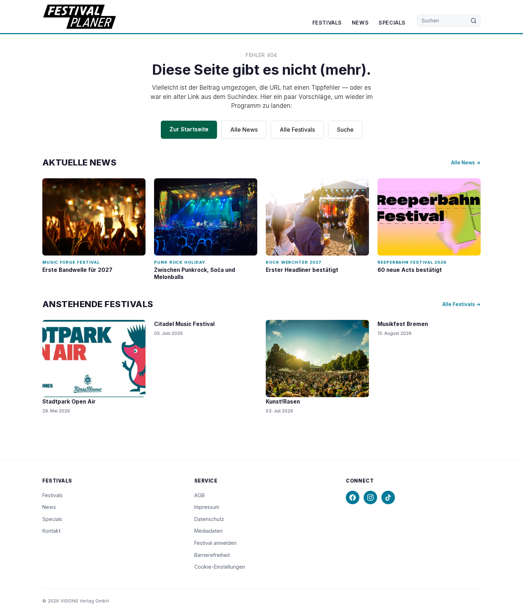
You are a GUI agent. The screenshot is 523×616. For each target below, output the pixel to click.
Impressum (206, 507)
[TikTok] (388, 497)
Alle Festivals (297, 129)
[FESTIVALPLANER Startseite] (79, 17)
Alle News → (466, 162)
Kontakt (51, 531)
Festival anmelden (215, 543)
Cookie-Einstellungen (219, 567)
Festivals (327, 23)
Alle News (244, 129)
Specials (392, 23)
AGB (199, 495)
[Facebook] (352, 497)
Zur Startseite (188, 129)
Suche (345, 129)
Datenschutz (209, 519)
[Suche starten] (473, 21)
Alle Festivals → (461, 304)
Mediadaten (208, 531)
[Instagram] (370, 497)
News (360, 23)
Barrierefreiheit (212, 555)
